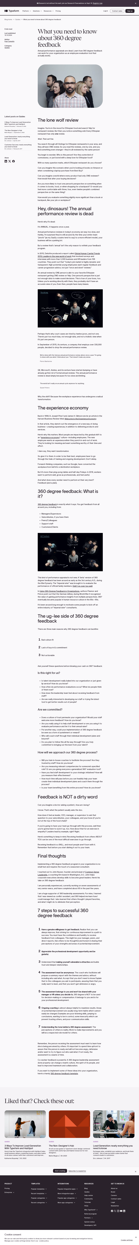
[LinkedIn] (6, 161)
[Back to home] (12, 11)
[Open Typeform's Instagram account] (118, 1211)
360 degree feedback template (64, 1074)
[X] (9, 161)
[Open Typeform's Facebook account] (112, 1211)
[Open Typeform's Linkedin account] (124, 1211)
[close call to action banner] (135, 1171)
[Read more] (18, 124)
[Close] (136, 1237)
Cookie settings (127, 1240)
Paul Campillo (9, 41)
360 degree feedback (47, 504)
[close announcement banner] (135, 3)
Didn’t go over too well (82, 586)
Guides (7, 47)
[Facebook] (13, 161)
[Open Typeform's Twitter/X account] (115, 1211)
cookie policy (44, 1241)
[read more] (25, 1150)
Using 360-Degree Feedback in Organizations (59, 591)
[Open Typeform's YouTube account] (121, 1211)
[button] (27, 11)
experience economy (50, 437)
